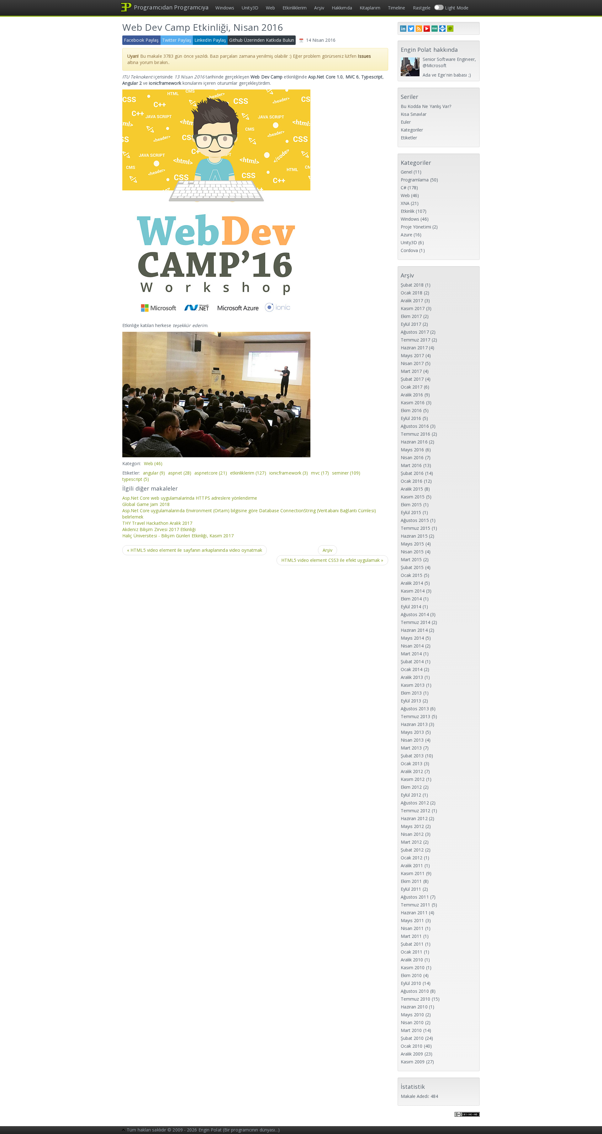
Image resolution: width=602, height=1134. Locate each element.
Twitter (411, 28)
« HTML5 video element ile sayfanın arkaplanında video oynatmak (194, 550)
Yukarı (123, 1130)
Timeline (396, 8)
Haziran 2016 (414, 442)
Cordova (409, 250)
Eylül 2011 (411, 889)
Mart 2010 (411, 1030)
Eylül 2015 (411, 512)
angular (154, 473)
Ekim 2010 (411, 975)
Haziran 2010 (414, 1007)
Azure (407, 235)
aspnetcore (210, 473)
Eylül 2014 (411, 607)
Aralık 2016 (412, 395)
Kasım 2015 (413, 497)
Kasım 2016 (413, 403)
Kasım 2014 (413, 591)
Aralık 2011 (412, 865)
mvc (320, 473)
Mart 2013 (411, 748)
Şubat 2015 (412, 567)
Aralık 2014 (412, 583)
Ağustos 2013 (415, 709)
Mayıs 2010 (412, 1015)
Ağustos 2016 (415, 426)
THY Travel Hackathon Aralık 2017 (157, 523)
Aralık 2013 (412, 677)
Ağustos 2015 (415, 520)
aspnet (179, 473)
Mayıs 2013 (412, 732)
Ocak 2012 (412, 858)
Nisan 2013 (412, 740)
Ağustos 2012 (415, 803)
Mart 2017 (411, 371)
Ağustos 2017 (415, 332)
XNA (405, 203)
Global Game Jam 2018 (146, 504)
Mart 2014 (411, 654)
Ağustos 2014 (415, 614)
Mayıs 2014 (412, 638)
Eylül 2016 (411, 418)
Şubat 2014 (412, 661)
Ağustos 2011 (415, 897)
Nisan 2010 (412, 1022)
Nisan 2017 (412, 363)
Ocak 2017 (412, 387)
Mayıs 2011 (412, 920)
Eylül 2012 (411, 795)
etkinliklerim (248, 473)
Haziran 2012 (414, 818)
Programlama (415, 180)
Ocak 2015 (412, 575)
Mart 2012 (411, 842)
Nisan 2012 (412, 834)
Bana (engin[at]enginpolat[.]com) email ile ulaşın (450, 28)
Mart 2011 (411, 936)
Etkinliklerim (295, 8)
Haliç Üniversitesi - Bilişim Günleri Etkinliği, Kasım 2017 (178, 536)
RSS (419, 28)
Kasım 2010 (413, 967)
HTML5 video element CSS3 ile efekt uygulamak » (332, 560)
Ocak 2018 (412, 293)
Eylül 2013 (411, 701)
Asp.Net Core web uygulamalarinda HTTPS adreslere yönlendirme (189, 498)
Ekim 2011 (411, 881)
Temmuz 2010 (415, 999)
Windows (224, 8)
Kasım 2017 (413, 308)
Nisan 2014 (412, 646)
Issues (364, 56)
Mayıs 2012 (412, 826)
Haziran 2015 (414, 536)
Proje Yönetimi (416, 227)
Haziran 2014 (414, 630)
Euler (406, 122)
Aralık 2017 (412, 301)
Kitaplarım (370, 8)
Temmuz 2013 (415, 716)
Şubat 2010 (412, 1038)
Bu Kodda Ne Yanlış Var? (426, 106)
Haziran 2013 (414, 724)
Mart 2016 (411, 465)
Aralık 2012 (412, 771)
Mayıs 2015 (412, 544)
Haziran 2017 (414, 348)
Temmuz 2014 (415, 622)
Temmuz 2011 (415, 905)
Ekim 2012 (411, 787)
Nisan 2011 (412, 928)
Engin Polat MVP (442, 28)
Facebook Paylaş (141, 40)
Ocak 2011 (412, 952)
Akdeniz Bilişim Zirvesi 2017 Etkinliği (159, 529)
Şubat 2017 (412, 379)
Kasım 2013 (413, 685)
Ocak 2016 (412, 481)
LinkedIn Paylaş (210, 40)
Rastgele (422, 8)
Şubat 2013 (412, 756)
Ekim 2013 (411, 693)
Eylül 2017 (411, 324)
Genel (407, 172)
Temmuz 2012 (415, 811)
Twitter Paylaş (176, 40)
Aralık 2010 (412, 960)
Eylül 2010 (411, 983)
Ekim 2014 (411, 599)
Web (270, 8)
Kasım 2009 (413, 1062)
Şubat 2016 (412, 473)
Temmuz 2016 (415, 434)
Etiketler (409, 138)
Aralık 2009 (412, 1054)
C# (403, 188)
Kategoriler (412, 130)
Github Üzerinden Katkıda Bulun (261, 40)
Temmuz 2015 (415, 528)
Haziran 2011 (414, 913)
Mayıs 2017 (412, 355)
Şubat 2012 (412, 850)
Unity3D (250, 8)
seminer (346, 473)
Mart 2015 (411, 559)
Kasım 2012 (413, 779)
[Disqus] (255, 650)
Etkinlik (408, 211)
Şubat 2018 (412, 285)
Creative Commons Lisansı (467, 1118)
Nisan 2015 (412, 552)
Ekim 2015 (411, 505)
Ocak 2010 (412, 1046)
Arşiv (319, 8)
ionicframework (288, 473)
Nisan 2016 (412, 457)
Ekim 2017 (411, 316)
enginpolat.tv (427, 28)
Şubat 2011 (412, 944)
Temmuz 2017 (415, 340)
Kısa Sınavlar (413, 114)
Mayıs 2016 (412, 450)
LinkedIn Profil (403, 28)
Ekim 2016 (411, 410)
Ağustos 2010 (415, 991)
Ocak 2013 (412, 763)
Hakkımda (342, 8)
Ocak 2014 (412, 669)
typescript (135, 479)
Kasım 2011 (413, 873)
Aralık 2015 (412, 489)
